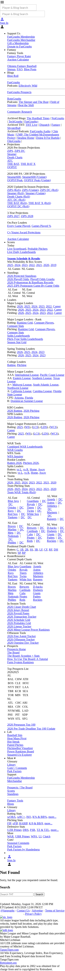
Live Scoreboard (16, 248)
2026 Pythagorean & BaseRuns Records (30, 282)
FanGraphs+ (31, 121)
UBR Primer (22, 836)
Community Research (19, 111)
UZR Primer (14, 829)
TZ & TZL (43, 829)
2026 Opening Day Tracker (23, 642)
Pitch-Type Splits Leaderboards (25, 339)
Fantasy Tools (15, 800)
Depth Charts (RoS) (18, 196)
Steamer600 (14, 177)
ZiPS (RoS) (14, 190)
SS (31, 549)
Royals (31, 504)
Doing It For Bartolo (48, 137)
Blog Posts (30, 69)
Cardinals (32, 531)
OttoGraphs (14, 141)
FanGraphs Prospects (19, 92)
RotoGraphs (14, 98)
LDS (44, 427)
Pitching (21, 365)
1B (21, 549)
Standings (12, 794)
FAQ (20, 69)
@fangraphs (7, 910)
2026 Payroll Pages (18, 613)
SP (19, 552)
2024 (17, 265)
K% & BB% (39, 816)
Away (41, 469)
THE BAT (13, 163)
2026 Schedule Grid (18, 619)
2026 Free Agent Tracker (21, 636)
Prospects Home (16, 649)
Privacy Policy (33, 913)
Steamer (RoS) (15, 193)
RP (24, 552)
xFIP (15, 823)
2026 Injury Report (18, 610)
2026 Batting (14, 410)
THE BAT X (28, 163)
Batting (11, 365)
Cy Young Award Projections (23, 232)
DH (56, 549)
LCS (35, 427)
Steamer (11, 154)
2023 (24, 265)
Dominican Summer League (27, 400)
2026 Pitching (31, 410)
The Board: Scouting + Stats (23, 655)
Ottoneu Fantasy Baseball (21, 66)
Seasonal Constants (18, 843)
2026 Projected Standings (21, 275)
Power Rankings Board (20, 751)
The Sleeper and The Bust (33, 101)
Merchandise (14, 781)
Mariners (52, 512)
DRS (26, 829)
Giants (50, 534)
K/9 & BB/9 (36, 823)
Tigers (30, 507)
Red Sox (13, 514)
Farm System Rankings (20, 662)
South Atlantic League (45, 384)
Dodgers (52, 531)
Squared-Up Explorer (19, 754)
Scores (11, 790)
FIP (9, 823)
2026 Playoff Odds (18, 279)
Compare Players (44, 322)
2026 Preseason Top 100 (21, 724)
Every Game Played (18, 225)
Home (33, 469)
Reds (30, 540)
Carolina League (42, 391)
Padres (51, 537)
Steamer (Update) (35, 193)
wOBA (11, 816)
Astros (50, 502)
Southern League (42, 378)
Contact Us (23, 910)
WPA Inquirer (15, 456)
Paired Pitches (15, 744)
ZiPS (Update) (30, 190)
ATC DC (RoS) (16, 199)
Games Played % (41, 225)
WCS (53, 427)
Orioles (12, 507)
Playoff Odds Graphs (42, 279)
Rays (11, 510)
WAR (10, 836)
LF (41, 549)
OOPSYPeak (15, 180)
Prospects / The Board (19, 787)
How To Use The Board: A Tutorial (27, 659)
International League (27, 374)
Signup (11, 69)
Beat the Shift (26, 105)
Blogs (10, 803)
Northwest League (17, 387)
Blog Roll (12, 75)
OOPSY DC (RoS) (18, 206)
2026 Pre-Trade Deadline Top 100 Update (31, 728)
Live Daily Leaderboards (21, 252)
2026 (20, 306)
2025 (10, 265)
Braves (12, 526)
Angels (51, 499)
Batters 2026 (14, 462)
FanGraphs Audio (40, 131)
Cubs (30, 534)
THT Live (31, 124)
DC (10, 504)
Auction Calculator (18, 59)
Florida (29, 397)
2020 (46, 265)
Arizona (18, 397)
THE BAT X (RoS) (39, 203)
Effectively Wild (28, 85)
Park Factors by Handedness (23, 849)
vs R (25, 469)
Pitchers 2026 (31, 462)
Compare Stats (15, 325)
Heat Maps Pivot (16, 738)
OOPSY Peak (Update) (37, 180)
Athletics (52, 505)
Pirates (30, 537)
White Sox (33, 514)
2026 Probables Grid (19, 623)
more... (52, 816)
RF (50, 549)
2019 (53, 265)
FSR (32, 829)
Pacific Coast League (52, 374)
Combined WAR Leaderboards (25, 446)
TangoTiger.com (9, 949)
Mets (10, 532)
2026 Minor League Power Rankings (28, 629)
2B (26, 549)
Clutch (46, 836)
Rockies (51, 540)
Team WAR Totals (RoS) (21, 492)
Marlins (12, 529)
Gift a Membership (18, 43)
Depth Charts (14, 157)
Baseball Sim (14, 735)
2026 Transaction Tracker (21, 616)
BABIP (23, 823)
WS (27, 427)
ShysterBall (13, 128)
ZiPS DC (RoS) (49, 190)
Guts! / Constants (17, 767)
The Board (13, 652)
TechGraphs (15, 121)
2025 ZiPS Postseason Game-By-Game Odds (33, 285)
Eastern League (22, 378)
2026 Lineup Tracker (19, 626)
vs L (19, 469)
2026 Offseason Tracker (21, 639)
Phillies (12, 542)
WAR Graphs (15, 449)
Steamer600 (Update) (34, 177)
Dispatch (44, 124)
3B (36, 549)
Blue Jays (13, 501)
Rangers (51, 518)
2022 (32, 265)
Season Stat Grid (16, 342)
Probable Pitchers (37, 248)
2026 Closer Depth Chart (21, 606)
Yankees (12, 517)
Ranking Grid (25, 322)
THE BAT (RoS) (17, 203)
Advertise (37, 910)
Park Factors (14, 771)
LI (40, 836)
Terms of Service (54, 910)
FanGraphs (13, 82)
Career (57, 306)
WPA (34, 836)
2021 (39, 265)
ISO (28, 816)
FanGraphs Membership (21, 36)
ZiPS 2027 (13, 216)
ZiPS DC (19, 150)
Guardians (33, 501)
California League (21, 391)
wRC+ (21, 816)
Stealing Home (25, 137)
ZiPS (10, 150)
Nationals (13, 536)
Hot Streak (13, 741)
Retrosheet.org (8, 962)
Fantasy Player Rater (19, 56)
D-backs (52, 527)
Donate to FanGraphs (19, 46)
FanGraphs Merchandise (21, 40)
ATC (10, 160)
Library (11, 764)
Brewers (31, 527)
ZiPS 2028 (27, 216)
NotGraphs (57, 118)
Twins (30, 510)
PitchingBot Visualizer (20, 748)
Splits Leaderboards (18, 335)
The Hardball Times (38, 118)
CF (45, 549)
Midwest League (22, 384)
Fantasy (55, 124)
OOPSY (12, 167)
